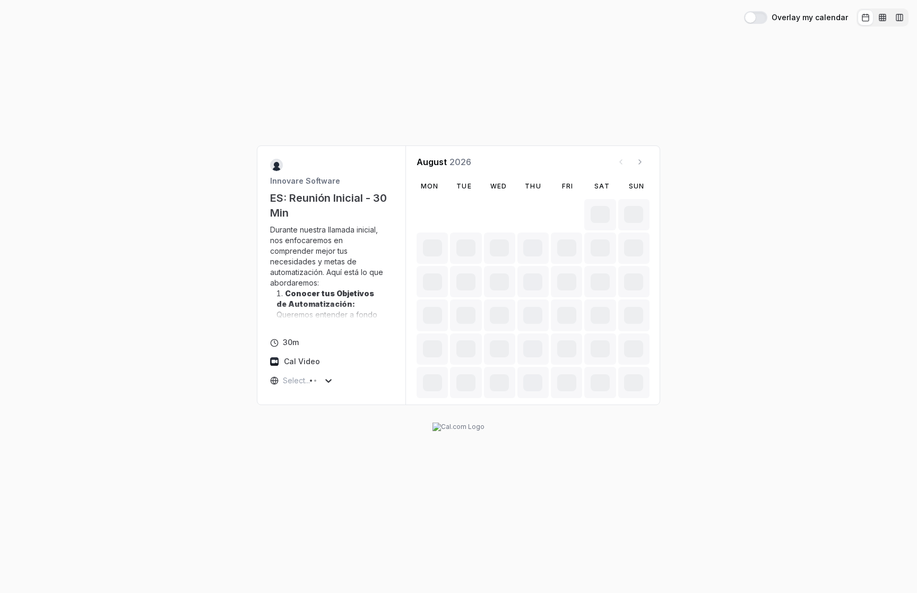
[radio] (865, 17)
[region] (331, 272)
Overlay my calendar (810, 17)
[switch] (755, 17)
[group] (883, 17)
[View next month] (640, 161)
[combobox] (284, 380)
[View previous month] (620, 161)
